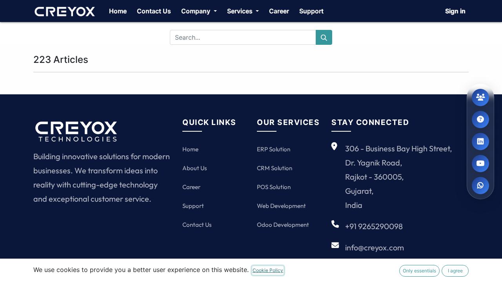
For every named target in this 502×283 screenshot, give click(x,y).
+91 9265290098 (374, 226)
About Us (194, 168)
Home (190, 149)
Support (193, 205)
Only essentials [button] (419, 271)
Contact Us (196, 224)
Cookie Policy (268, 270)
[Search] (324, 37)
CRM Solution (274, 168)
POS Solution (274, 187)
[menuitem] (118, 11)
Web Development (281, 205)
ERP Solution (273, 149)
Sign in (455, 11)
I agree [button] (455, 271)
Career (191, 187)
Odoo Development (283, 224)
